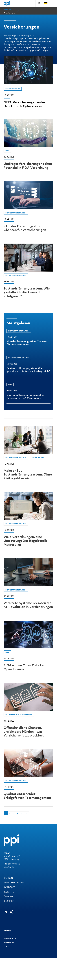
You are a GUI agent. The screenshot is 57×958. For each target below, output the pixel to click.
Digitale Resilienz (12, 89)
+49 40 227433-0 (12, 864)
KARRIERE (9, 901)
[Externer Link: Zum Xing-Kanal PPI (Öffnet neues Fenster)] (11, 912)
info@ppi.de (10, 867)
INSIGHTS (9, 891)
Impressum (9, 942)
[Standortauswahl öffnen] (45, 3)
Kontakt (8, 947)
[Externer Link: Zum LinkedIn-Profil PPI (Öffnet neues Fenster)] (5, 912)
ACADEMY (9, 887)
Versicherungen (9, 13)
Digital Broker (38, 457)
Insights (7, 10)
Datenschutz (10, 938)
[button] (17, 11)
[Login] (39, 3)
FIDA (7, 151)
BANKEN (8, 878)
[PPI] (11, 840)
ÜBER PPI (8, 896)
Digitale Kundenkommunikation (18, 715)
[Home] (7, 3)
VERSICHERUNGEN (14, 882)
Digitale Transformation (15, 213)
